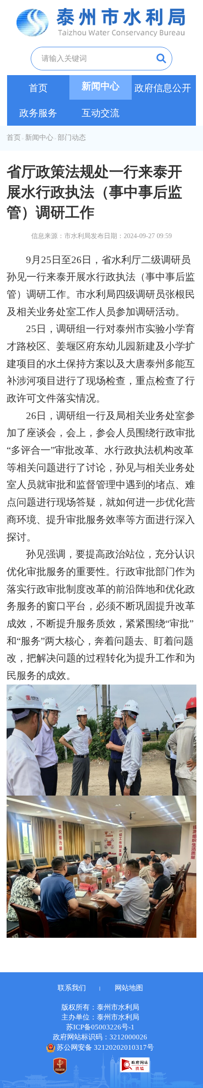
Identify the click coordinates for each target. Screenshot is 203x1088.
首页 (38, 88)
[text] (84, 58)
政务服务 (38, 113)
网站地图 (129, 988)
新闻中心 (100, 86)
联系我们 (72, 988)
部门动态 (72, 137)
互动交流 (100, 113)
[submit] (154, 58)
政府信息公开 (163, 88)
